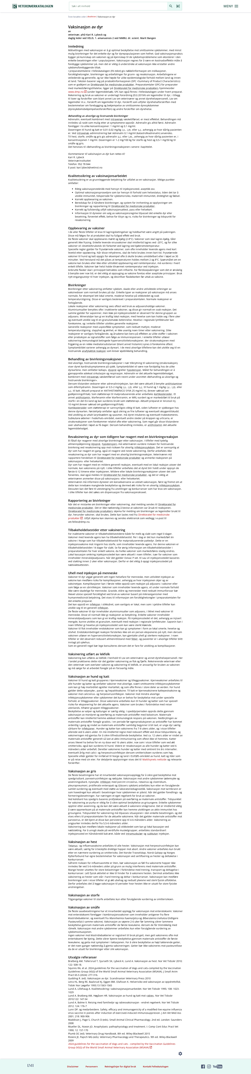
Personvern (92, 1066)
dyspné (112, 370)
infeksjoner (88, 728)
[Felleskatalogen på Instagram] (209, 1066)
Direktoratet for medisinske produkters (136, 88)
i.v (123, 129)
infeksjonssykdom (144, 447)
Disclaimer (73, 1066)
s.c (139, 129)
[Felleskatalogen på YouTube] (217, 1066)
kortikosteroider (163, 394)
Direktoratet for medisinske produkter (112, 84)
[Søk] (171, 6)
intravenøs (117, 119)
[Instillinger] (180, 1054)
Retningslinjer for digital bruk (120, 1066)
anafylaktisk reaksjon (94, 351)
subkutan (152, 833)
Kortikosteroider (77, 407)
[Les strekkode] (178, 6)
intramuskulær (134, 833)
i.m (129, 129)
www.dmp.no (75, 91)
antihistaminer (173, 383)
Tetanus (73, 845)
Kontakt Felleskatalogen (155, 1066)
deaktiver (91, 16)
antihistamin (83, 397)
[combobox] (118, 6)
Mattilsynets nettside (154, 759)
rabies (150, 995)
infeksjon (95, 604)
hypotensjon (134, 370)
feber (134, 639)
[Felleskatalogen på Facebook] (203, 1066)
